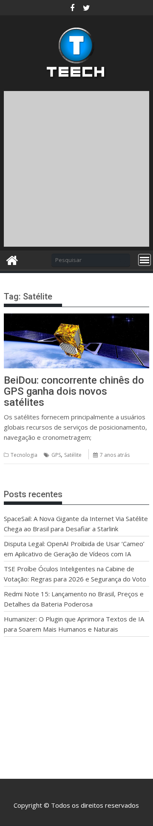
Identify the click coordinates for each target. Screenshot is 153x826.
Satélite (73, 455)
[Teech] (12, 259)
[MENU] (144, 260)
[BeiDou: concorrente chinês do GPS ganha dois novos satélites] (77, 318)
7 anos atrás (115, 455)
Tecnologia (24, 455)
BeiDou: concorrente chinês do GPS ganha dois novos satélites (74, 391)
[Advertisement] (76, 167)
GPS (56, 455)
